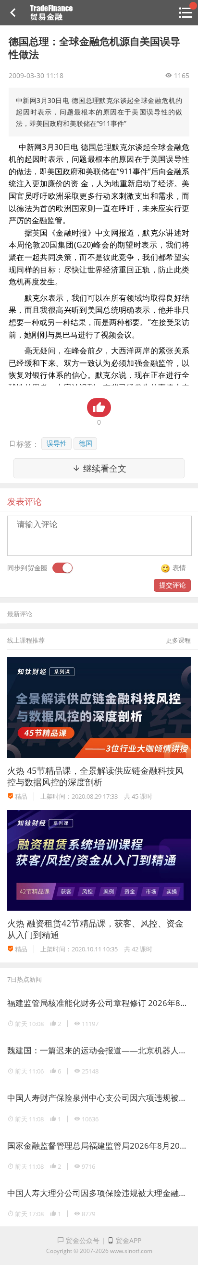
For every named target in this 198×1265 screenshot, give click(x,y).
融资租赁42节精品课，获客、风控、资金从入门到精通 (95, 928)
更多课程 (178, 640)
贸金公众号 (81, 1240)
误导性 (57, 443)
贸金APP (127, 1240)
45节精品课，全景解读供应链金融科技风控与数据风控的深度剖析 (95, 776)
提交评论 (172, 584)
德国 (85, 443)
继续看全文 (103, 468)
